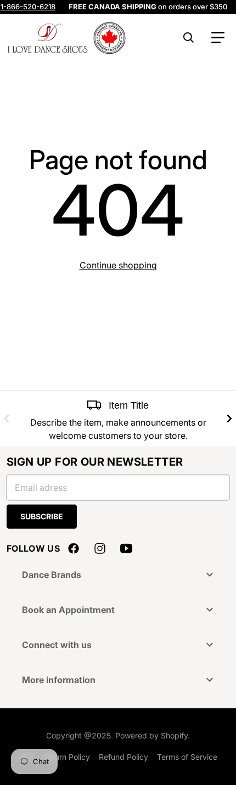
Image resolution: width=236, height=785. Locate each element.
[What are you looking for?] (189, 37)
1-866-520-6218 (28, 6)
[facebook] (74, 548)
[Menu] (217, 37)
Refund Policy (123, 756)
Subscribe (41, 516)
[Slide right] (229, 418)
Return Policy (66, 756)
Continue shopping (118, 265)
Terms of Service (187, 756)
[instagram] (100, 548)
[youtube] (126, 548)
